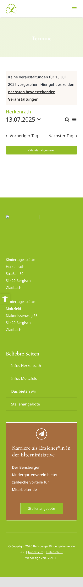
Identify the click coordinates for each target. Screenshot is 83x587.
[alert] (41, 88)
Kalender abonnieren (41, 150)
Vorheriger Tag (24, 135)
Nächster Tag (60, 135)
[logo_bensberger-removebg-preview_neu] (23, 216)
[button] (5, 299)
